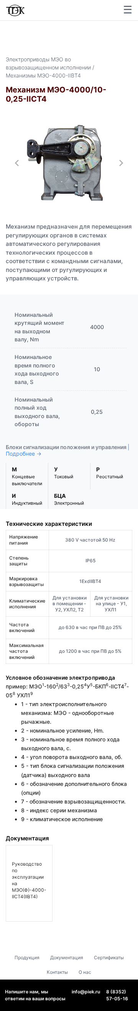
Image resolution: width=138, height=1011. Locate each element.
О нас (85, 972)
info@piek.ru (86, 992)
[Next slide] (121, 163)
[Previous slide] (17, 163)
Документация (66, 957)
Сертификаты (109, 957)
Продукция (27, 957)
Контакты (57, 972)
